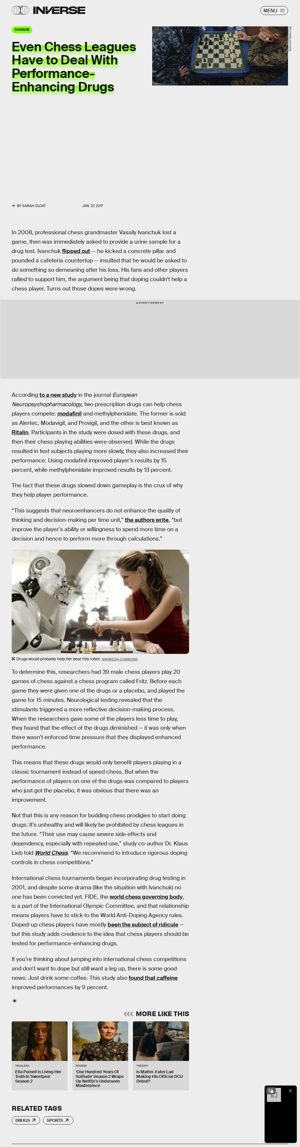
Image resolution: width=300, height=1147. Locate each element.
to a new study (58, 395)
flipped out (76, 251)
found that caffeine (153, 978)
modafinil (69, 413)
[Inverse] (59, 10)
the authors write (147, 520)
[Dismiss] (290, 1090)
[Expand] (271, 1090)
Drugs (23, 1120)
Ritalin (20, 432)
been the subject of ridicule (143, 924)
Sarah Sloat (34, 206)
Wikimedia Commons (120, 659)
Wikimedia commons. (290, 39)
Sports (55, 1120)
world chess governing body (146, 896)
